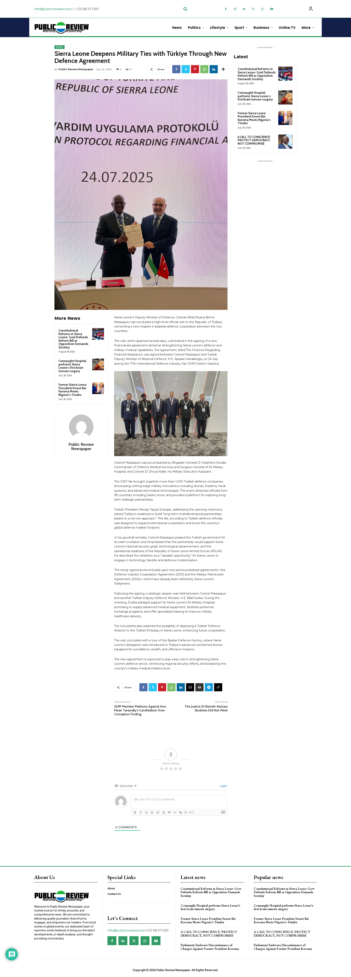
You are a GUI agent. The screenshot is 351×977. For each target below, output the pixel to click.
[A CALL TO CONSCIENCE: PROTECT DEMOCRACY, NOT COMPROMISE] (285, 142)
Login (223, 785)
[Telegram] (209, 687)
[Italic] (141, 812)
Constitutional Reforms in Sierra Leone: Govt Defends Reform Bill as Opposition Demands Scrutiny (73, 339)
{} (185, 812)
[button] (185, 9)
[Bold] (135, 812)
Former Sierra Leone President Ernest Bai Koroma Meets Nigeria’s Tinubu (72, 390)
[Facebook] (225, 9)
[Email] (190, 687)
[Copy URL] (218, 687)
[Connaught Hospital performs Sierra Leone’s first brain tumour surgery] (98, 364)
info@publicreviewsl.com (53, 9)
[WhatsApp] (262, 9)
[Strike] (152, 812)
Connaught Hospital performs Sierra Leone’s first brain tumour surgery (72, 366)
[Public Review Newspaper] (81, 427)
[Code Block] (175, 812)
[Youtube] (271, 9)
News (59, 47)
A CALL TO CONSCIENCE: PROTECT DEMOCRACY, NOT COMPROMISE (254, 140)
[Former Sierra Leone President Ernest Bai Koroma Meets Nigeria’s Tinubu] (98, 388)
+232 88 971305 (87, 9)
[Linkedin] (244, 9)
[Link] (180, 812)
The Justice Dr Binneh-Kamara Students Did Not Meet (206, 708)
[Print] (199, 687)
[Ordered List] (158, 812)
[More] (223, 69)
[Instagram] (234, 9)
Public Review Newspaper (76, 69)
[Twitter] (253, 9)
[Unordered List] (163, 812)
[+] (191, 812)
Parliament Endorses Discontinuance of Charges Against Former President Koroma (210, 947)
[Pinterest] (195, 69)
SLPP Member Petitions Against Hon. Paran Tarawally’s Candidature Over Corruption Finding (140, 710)
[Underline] (146, 812)
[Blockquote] (169, 812)
